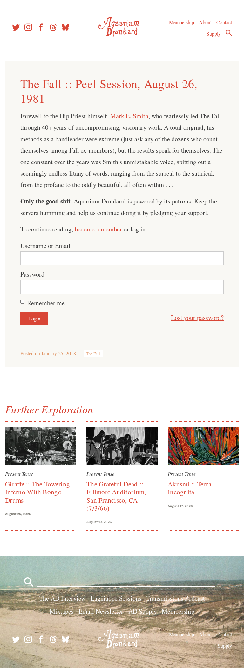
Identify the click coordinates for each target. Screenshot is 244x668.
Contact (224, 22)
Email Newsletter (100, 611)
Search (229, 33)
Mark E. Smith (129, 116)
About (205, 22)
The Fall (93, 353)
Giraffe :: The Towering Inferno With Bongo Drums (37, 492)
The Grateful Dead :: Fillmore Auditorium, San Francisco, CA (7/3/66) (116, 496)
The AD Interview (62, 598)
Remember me (46, 303)
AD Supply (142, 611)
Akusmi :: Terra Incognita (189, 487)
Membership (181, 22)
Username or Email (45, 245)
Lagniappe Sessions (116, 598)
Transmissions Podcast (175, 598)
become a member (98, 229)
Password (32, 274)
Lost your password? (197, 317)
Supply (214, 33)
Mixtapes (62, 611)
